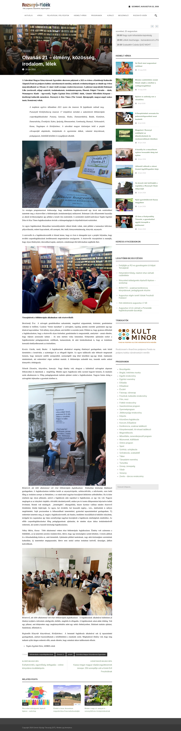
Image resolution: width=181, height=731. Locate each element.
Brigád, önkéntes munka (130, 373)
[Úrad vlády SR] (137, 336)
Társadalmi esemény (128, 460)
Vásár (122, 470)
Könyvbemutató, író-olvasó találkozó (135, 429)
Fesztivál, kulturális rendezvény (133, 396)
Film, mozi (123, 399)
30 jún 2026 (142, 143)
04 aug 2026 (142, 70)
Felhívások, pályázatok (58, 15)
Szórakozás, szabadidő (129, 453)
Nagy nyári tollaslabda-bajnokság (134, 35)
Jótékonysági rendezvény (130, 413)
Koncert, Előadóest (127, 423)
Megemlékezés (126, 433)
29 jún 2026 (142, 159)
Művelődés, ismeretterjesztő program (135, 436)
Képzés (122, 416)
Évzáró (122, 389)
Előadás (123, 383)
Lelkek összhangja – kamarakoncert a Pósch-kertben (138, 40)
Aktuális (29, 15)
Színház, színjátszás (128, 449)
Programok (96, 15)
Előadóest (123, 386)
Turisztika (123, 463)
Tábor (122, 456)
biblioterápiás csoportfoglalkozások (41, 654)
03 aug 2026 (142, 90)
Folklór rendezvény (127, 403)
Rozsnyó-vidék (140, 15)
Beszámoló (123, 15)
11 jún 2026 (142, 206)
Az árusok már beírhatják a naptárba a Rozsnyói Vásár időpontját (146, 186)
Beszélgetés (124, 369)
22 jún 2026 (142, 193)
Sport (121, 446)
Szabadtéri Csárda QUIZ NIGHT (134, 45)
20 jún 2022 (30, 69)
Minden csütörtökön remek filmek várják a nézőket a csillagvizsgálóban (146, 83)
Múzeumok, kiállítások (129, 440)
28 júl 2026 (141, 103)
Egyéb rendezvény (127, 376)
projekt (70, 654)
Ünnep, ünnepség (127, 466)
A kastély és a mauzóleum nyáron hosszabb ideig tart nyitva (146, 152)
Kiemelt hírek (80, 15)
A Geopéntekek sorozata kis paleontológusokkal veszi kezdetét (147, 116)
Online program (126, 443)
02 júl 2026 (141, 123)
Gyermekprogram (127, 409)
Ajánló (110, 15)
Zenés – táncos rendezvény (131, 476)
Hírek (39, 15)
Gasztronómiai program (129, 406)
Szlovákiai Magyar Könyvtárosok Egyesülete (91, 654)
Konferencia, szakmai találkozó (133, 426)
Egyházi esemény (127, 379)
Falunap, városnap (127, 393)
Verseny (123, 473)
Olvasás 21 (60, 654)
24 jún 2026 (142, 173)
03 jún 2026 (142, 229)
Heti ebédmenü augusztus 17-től (133, 303)
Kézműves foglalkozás (129, 419)
